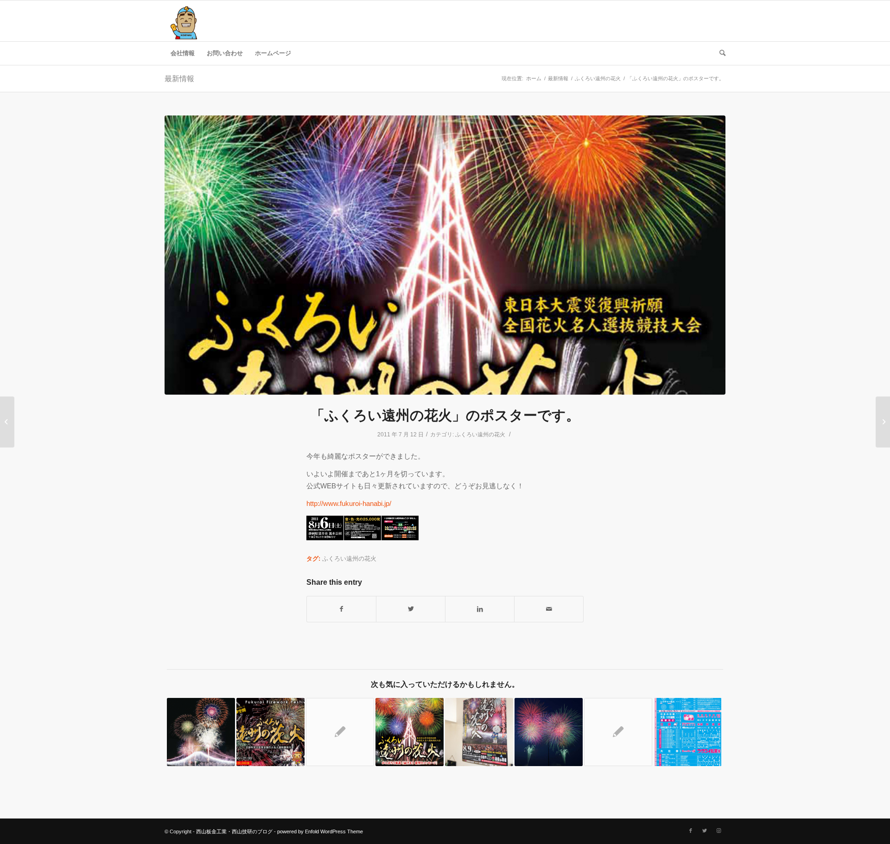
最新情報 (179, 78)
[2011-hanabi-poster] (445, 255)
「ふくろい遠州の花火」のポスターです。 (445, 415)
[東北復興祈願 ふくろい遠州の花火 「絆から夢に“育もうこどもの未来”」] (618, 732)
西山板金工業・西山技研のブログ (234, 831)
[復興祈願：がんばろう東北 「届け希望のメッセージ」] (340, 732)
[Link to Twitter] (705, 831)
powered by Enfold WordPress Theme (320, 831)
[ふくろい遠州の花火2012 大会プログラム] (688, 732)
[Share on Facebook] (341, 609)
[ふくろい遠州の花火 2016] (270, 732)
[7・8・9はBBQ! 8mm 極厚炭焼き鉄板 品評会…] (883, 422)
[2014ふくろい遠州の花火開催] (479, 732)
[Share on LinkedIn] (479, 609)
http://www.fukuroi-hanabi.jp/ (348, 503)
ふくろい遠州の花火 (480, 434)
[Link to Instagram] (718, 831)
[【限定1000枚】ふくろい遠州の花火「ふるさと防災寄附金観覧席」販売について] (201, 732)
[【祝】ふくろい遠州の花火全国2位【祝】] (549, 732)
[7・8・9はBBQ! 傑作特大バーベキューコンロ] (7, 422)
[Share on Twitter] (410, 609)
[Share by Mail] (549, 609)
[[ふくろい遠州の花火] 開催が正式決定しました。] (409, 732)
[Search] (719, 53)
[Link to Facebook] (691, 831)
